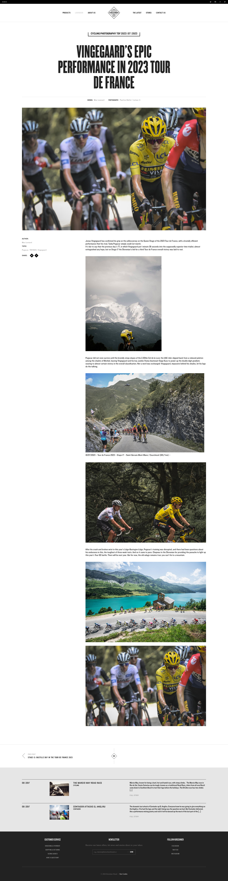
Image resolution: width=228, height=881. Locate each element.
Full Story (134, 795)
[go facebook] (219, 2)
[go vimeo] (224, 2)
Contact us (161, 13)
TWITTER (175, 850)
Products (67, 13)
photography (108, 33)
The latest (137, 13)
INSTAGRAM (175, 854)
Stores (149, 13)
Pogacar (25, 250)
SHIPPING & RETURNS (52, 850)
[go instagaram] (214, 2)
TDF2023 (33, 250)
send (131, 852)
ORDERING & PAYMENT (52, 846)
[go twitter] (210, 2)
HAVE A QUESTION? (52, 858)
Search (4, 2)
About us (91, 13)
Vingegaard (42, 250)
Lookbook (79, 13)
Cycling (95, 33)
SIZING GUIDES (53, 854)
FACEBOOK (175, 846)
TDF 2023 (121, 33)
